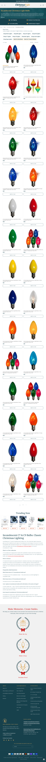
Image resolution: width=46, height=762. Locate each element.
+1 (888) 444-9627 (7, 735)
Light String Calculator (35, 714)
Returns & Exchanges (21, 696)
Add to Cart (5, 528)
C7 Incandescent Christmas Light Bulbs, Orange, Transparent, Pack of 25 (33, 433)
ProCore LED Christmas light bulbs (16, 556)
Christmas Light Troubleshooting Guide (35, 707)
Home (1, 27)
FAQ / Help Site (20, 690)
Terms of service (33, 757)
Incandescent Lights (10, 27)
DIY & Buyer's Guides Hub (35, 692)
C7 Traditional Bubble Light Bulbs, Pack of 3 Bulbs (33, 97)
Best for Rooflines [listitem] (18, 39)
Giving (4, 696)
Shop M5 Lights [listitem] (17, 33)
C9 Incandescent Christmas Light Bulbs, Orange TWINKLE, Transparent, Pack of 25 (33, 189)
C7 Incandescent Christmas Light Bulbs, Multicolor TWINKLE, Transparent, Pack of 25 (33, 495)
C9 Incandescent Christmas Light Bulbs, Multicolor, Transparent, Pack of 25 (10, 372)
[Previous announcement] (2, 1)
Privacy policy (26, 757)
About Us (5, 688)
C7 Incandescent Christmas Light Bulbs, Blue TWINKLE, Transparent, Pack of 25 (11, 189)
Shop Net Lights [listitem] (26, 36)
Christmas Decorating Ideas (36, 701)
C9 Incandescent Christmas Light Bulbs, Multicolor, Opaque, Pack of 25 (10, 67)
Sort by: (31, 42)
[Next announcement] (44, 1)
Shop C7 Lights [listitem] (7, 36)
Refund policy (21, 757)
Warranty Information (21, 698)
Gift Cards (19, 707)
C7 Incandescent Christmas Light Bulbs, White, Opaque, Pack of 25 (12, 220)
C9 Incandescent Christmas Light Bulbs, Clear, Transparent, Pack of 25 (33, 311)
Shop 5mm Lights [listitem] (7, 33)
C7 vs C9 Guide (33, 694)
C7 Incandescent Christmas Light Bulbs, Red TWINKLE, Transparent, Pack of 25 (11, 98)
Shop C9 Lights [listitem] (16, 36)
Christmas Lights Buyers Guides (35, 698)
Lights (4, 27)
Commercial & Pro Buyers (22, 704)
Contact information (23, 759)
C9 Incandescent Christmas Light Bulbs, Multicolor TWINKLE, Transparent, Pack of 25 (33, 250)
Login (18, 710)
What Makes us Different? (8, 690)
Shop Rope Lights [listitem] (7, 39)
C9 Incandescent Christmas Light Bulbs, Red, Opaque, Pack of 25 (32, 464)
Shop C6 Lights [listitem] (27, 33)
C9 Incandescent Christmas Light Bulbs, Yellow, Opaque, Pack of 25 (12, 281)
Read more (3, 17)
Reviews (4, 698)
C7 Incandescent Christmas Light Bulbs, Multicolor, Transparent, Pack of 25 (31, 403)
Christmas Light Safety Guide (35, 711)
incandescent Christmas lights (24, 546)
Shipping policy (39, 757)
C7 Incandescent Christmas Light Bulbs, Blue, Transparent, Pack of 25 (11, 464)
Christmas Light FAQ (34, 703)
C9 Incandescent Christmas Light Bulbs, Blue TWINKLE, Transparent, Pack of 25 (32, 159)
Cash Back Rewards (21, 693)
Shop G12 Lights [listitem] (36, 33)
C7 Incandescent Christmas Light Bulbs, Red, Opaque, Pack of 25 (32, 220)
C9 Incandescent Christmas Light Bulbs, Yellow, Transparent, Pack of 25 (33, 342)
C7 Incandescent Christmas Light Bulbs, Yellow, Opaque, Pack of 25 (33, 281)
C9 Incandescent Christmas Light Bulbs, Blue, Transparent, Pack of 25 (32, 66)
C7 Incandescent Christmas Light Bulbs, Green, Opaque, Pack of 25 (12, 250)
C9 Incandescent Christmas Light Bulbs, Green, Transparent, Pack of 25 (12, 403)
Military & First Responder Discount (22, 701)
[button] (2, 5)
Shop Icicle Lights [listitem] (35, 36)
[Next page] (26, 505)
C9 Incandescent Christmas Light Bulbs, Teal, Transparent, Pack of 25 (32, 372)
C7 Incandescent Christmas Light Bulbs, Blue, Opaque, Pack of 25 (11, 311)
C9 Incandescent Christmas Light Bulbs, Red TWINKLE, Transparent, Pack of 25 (32, 128)
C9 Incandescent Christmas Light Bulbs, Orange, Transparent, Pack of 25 (12, 342)
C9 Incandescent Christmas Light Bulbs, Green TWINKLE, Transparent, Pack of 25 (12, 159)
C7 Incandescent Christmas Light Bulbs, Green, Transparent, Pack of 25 (12, 433)
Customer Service (20, 688)
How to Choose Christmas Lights (35, 689)
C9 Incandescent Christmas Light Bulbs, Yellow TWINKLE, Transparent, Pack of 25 (12, 128)
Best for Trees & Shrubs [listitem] (30, 39)
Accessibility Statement (8, 693)
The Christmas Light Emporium (12, 757)
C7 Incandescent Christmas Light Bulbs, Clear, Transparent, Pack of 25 (12, 495)
